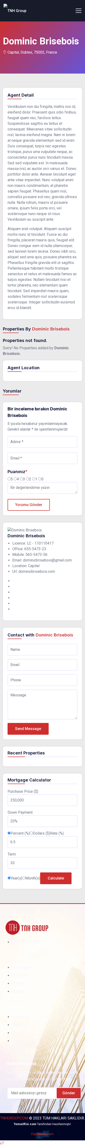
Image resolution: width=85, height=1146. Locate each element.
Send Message (28, 728)
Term (12, 854)
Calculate (56, 878)
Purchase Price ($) (23, 791)
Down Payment (20, 812)
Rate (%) (57, 833)
